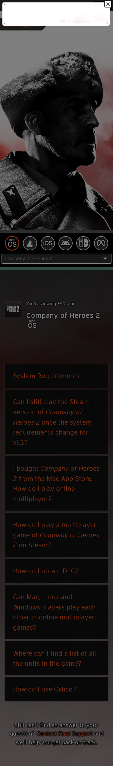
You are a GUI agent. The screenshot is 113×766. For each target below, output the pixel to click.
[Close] (107, 4)
